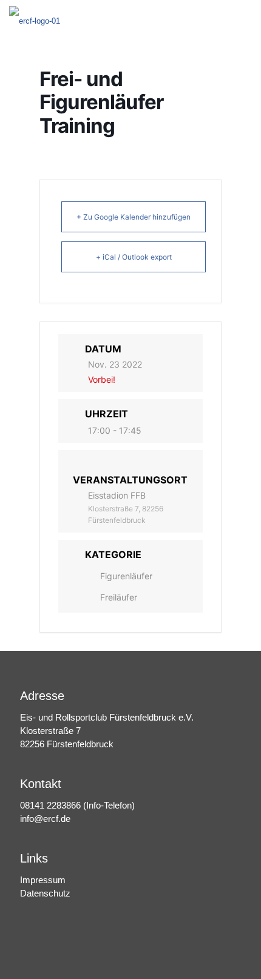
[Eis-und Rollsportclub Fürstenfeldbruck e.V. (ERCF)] (34, 18)
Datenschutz (45, 893)
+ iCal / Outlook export (134, 256)
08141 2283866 (50, 805)
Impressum (43, 880)
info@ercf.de (45, 818)
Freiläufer (118, 597)
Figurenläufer (126, 576)
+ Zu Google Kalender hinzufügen (133, 216)
